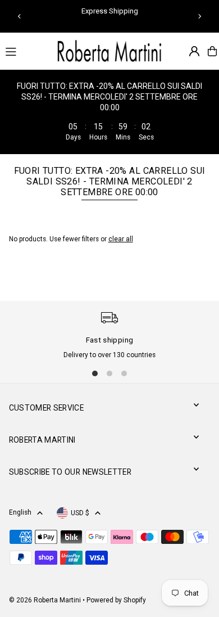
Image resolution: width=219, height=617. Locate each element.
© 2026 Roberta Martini (46, 600)
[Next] (199, 16)
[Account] (194, 51)
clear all (120, 239)
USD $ (80, 513)
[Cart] (212, 51)
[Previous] (19, 16)
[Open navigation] (24, 50)
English (20, 512)
